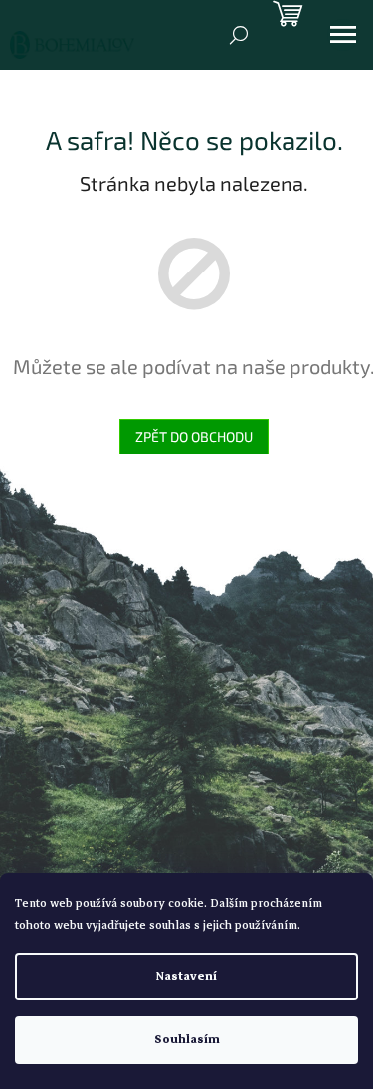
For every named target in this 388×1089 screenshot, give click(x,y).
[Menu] (343, 35)
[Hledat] (239, 35)
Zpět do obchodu (194, 436)
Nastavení (186, 976)
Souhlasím (187, 1039)
